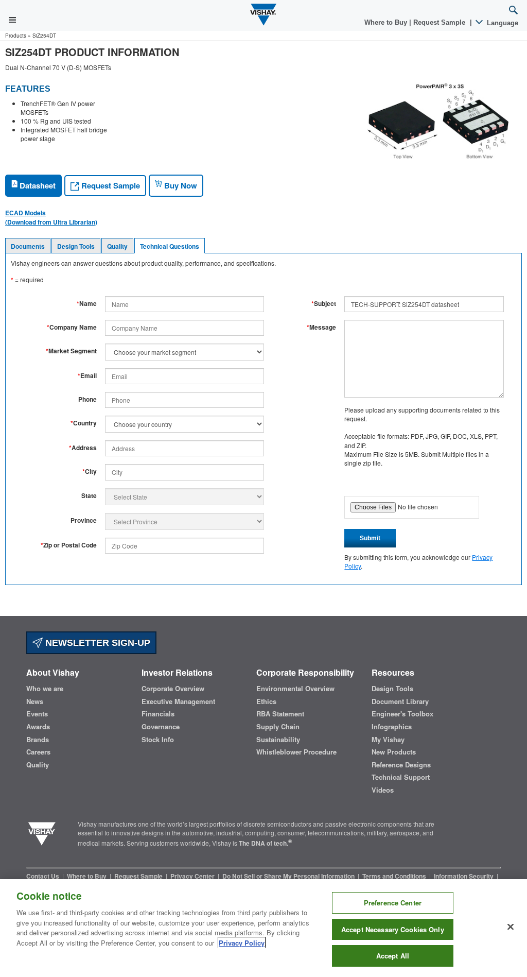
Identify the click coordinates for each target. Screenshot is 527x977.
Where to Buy (386, 22)
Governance (161, 726)
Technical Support (401, 777)
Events (37, 713)
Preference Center (392, 902)
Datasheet (36, 185)
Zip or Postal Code (69, 545)
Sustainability (278, 739)
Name (87, 303)
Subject (323, 303)
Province (84, 520)
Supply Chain (278, 726)
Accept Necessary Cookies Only (392, 929)
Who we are (44, 688)
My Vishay (388, 739)
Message (321, 327)
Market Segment (71, 351)
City (89, 471)
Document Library (400, 701)
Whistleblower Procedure (296, 752)
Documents (28, 246)
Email (87, 375)
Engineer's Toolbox (402, 713)
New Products (394, 752)
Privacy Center (193, 876)
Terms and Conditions (395, 876)
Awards (38, 726)
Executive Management (178, 701)
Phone (87, 399)
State (89, 495)
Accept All (392, 956)
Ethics (266, 701)
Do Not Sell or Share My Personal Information (289, 876)
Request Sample (109, 185)
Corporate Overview (173, 688)
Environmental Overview (295, 688)
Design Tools (76, 246)
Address (83, 447)
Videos (383, 790)
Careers (38, 752)
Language (501, 23)
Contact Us (43, 876)
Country (84, 423)
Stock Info (158, 739)
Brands (37, 739)
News (34, 701)
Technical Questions (169, 246)
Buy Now (179, 185)
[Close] (510, 927)
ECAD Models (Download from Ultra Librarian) (51, 217)
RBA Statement (280, 713)
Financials (158, 713)
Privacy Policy (242, 943)
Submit (370, 538)
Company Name (72, 327)
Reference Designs (401, 764)
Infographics (392, 726)
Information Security (464, 876)
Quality (117, 246)
